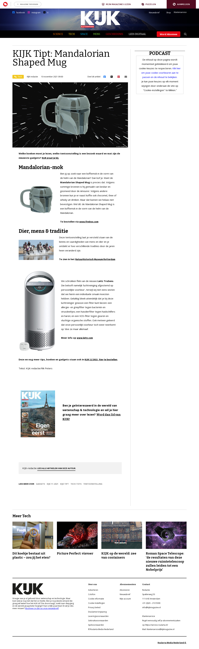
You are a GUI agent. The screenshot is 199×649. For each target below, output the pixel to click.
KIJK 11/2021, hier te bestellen (101, 359)
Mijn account (125, 598)
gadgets (40, 484)
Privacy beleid (94, 607)
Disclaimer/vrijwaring (97, 611)
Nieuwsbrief (154, 12)
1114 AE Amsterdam (151, 598)
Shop (168, 12)
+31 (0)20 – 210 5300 (151, 603)
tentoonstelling (92, 484)
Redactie (146, 590)
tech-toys (76, 484)
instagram (36, 12)
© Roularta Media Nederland (100, 629)
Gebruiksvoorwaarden (98, 620)
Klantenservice (180, 12)
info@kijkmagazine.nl (151, 607)
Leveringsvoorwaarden (98, 616)
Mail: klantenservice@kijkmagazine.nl (158, 629)
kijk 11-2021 (52, 484)
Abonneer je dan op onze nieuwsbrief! (42, 608)
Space (84, 34)
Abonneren (125, 590)
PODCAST (160, 53)
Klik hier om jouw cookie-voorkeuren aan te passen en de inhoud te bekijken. (161, 73)
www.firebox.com (88, 221)
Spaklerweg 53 (148, 594)
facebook (20, 12)
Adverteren (93, 590)
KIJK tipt (64, 484)
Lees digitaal (137, 34)
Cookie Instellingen (96, 603)
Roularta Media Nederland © (172, 642)
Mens (96, 34)
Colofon (91, 594)
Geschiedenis (114, 34)
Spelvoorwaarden (96, 625)
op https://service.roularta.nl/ (155, 625)
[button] (181, 4)
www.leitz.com (85, 337)
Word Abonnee (168, 34)
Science (58, 34)
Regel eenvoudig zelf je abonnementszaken (161, 620)
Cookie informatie (96, 598)
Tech (72, 34)
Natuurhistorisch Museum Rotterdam (95, 259)
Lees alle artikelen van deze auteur (56, 468)
